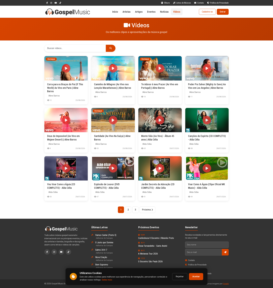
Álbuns (167, 3)
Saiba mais (107, 280)
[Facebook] (47, 3)
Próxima (146, 209)
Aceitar (196, 276)
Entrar (223, 11)
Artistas (127, 11)
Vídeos (176, 11)
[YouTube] (56, 3)
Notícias (164, 11)
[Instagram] (51, 3)
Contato (200, 3)
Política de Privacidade (219, 3)
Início (115, 11)
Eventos (151, 11)
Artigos (139, 11)
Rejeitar (180, 276)
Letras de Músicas (183, 3)
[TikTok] (60, 3)
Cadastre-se (207, 11)
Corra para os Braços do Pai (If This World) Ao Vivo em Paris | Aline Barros (65, 88)
